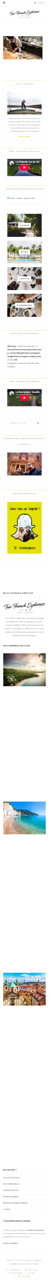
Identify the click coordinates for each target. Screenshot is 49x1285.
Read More (24, 137)
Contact (6, 1209)
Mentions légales (10, 1243)
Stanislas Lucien (18, 24)
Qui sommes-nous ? (11, 1177)
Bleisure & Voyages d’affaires (15, 1203)
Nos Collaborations (11, 1184)
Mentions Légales (10, 1196)
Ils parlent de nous (11, 1190)
